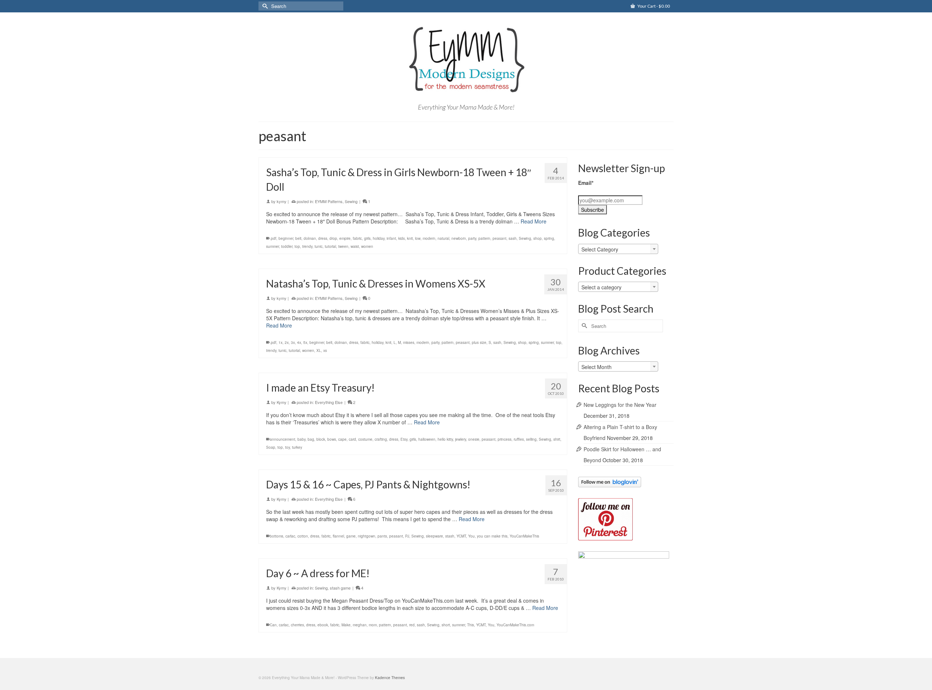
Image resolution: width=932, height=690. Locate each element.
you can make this (492, 536)
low (417, 238)
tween (343, 246)
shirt (556, 439)
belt (298, 238)
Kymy (282, 402)
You (471, 536)
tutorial (330, 246)
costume (365, 439)
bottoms (276, 536)
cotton (302, 536)
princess (505, 439)
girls (367, 238)
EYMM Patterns (329, 201)
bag (311, 439)
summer (272, 246)
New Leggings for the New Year (620, 404)
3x (293, 342)
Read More (533, 221)
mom (373, 624)
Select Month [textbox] (596, 366)
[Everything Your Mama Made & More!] (466, 59)
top (297, 246)
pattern (484, 238)
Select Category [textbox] (599, 249)
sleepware (434, 536)
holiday (378, 238)
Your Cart (653, 6)
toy (287, 447)
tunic (319, 246)
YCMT (461, 536)
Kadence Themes (390, 677)
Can (273, 624)
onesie (473, 439)
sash (513, 238)
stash (449, 536)
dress (322, 238)
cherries (297, 624)
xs (325, 350)
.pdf (273, 238)
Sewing (351, 201)
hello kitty (445, 439)
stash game (340, 588)
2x (287, 342)
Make (346, 624)
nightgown (366, 536)
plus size (479, 342)
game (351, 536)
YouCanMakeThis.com (515, 624)
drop (333, 238)
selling (531, 439)
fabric (357, 238)
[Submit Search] (263, 6)
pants (382, 536)
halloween (426, 439)
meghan (360, 624)
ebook (322, 624)
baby (301, 439)
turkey (297, 447)
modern (429, 238)
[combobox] (618, 249)
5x (305, 342)
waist (355, 246)
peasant (499, 238)
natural (443, 238)
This (470, 624)
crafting (381, 439)
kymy (282, 201)
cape (342, 439)
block (320, 439)
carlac (290, 536)
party (472, 238)
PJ (407, 536)
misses (408, 342)
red (412, 624)
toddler (286, 246)
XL (318, 350)
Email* (585, 182)
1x (281, 342)
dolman (310, 238)
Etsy (403, 439)
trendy (307, 246)
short (446, 624)
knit (410, 238)
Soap (270, 447)
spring (549, 238)
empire (345, 238)
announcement (282, 439)
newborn (458, 238)
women (367, 246)
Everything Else (329, 402)
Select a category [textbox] (601, 287)
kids (401, 238)
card (352, 439)
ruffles (519, 439)
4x (299, 342)
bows (331, 439)
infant (391, 238)
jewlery (460, 439)
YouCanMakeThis (524, 536)
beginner (286, 238)
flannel (338, 536)
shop (537, 238)
